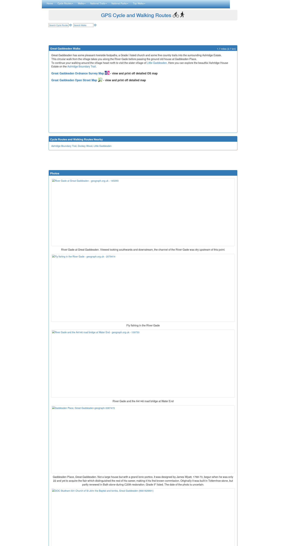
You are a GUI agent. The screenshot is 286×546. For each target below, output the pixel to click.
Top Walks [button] (138, 3)
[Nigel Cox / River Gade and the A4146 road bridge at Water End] (143, 364)
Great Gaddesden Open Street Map (74, 80)
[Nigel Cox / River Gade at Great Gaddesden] (143, 212)
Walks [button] (81, 3)
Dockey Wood (85, 146)
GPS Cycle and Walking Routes (136, 15)
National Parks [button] (119, 3)
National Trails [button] (97, 3)
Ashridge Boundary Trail (81, 66)
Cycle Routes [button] (65, 3)
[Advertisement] (143, 36)
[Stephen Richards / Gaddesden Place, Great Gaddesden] (143, 439)
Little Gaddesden (157, 63)
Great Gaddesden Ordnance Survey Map (78, 73)
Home (50, 3)
